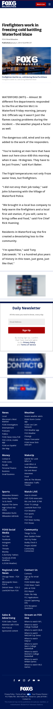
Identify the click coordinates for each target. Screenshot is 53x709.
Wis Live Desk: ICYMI (33, 501)
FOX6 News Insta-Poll (11, 437)
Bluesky (5, 551)
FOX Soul (28, 517)
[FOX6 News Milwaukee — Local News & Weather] (9, 4)
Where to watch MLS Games (33, 665)
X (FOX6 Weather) (9, 563)
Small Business (8, 474)
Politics (5, 434)
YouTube (6, 536)
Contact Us (30, 569)
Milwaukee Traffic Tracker (31, 483)
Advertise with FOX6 (10, 624)
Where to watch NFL (33, 621)
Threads (5, 548)
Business (6, 471)
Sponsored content (10, 631)
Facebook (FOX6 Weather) (9, 559)
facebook (14, 680)
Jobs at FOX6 (29, 588)
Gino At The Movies (32, 479)
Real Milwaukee (30, 467)
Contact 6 (6, 459)
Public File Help (30, 594)
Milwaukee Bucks (9, 513)
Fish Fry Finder (30, 539)
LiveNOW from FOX (32, 507)
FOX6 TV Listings (31, 504)
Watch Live (41, 4)
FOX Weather (30, 433)
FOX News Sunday (32, 520)
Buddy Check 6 (30, 542)
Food (26, 476)
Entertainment (8, 428)
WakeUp (29, 455)
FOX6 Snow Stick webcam (31, 443)
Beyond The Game (10, 504)
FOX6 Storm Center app (32, 420)
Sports (6, 491)
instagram (24, 680)
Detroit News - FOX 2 (11, 587)
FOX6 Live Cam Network (30, 425)
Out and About (30, 470)
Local (4, 416)
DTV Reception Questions (30, 607)
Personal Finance (9, 468)
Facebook (6, 539)
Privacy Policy (29, 342)
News (5, 412)
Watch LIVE (31, 491)
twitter (19, 680)
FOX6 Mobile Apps (32, 582)
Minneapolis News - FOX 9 (10, 583)
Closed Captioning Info (31, 601)
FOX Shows (29, 523)
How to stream (30, 495)
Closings (27, 436)
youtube (34, 680)
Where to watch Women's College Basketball (31, 653)
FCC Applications (31, 597)
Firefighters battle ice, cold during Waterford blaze (24, 77)
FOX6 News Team (32, 585)
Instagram (6, 542)
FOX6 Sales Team (9, 621)
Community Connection (29, 549)
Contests (28, 573)
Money (6, 455)
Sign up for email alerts (31, 577)
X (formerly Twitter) (10, 555)
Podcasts (6, 431)
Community (31, 529)
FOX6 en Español (9, 445)
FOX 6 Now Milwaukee (10, 39)
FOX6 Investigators (10, 424)
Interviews (28, 473)
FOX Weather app (31, 430)
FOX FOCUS (7, 627)
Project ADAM (30, 545)
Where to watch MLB (33, 630)
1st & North (7, 501)
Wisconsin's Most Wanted (9, 420)
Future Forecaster (31, 439)
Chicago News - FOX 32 (10, 577)
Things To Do (30, 533)
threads (29, 680)
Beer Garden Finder (32, 536)
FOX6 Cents (7, 462)
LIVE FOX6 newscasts (33, 498)
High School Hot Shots (9, 508)
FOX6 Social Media (8, 531)
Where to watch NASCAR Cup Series (32, 634)
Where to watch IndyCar (31, 639)
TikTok (5, 545)
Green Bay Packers (10, 498)
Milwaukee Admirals (10, 516)
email (39, 680)
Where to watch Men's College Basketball (31, 646)
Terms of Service (28, 344)
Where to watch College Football (31, 625)
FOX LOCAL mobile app (10, 441)
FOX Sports (29, 513)
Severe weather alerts (33, 416)
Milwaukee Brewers (10, 495)
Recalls (5, 465)
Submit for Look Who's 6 (31, 460)
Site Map (5, 448)
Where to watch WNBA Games (31, 660)
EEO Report (29, 591)
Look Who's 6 (30, 464)
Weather (29, 412)
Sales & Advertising (8, 616)
